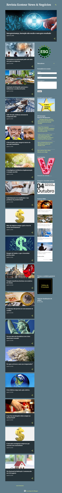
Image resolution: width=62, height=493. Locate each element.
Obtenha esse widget (42, 152)
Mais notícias (40, 150)
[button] (54, 39)
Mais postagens (20, 485)
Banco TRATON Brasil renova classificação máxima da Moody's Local (45, 144)
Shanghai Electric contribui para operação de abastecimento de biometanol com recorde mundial (46, 121)
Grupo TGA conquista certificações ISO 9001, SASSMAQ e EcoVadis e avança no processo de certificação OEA (46, 129)
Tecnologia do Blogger (32, 491)
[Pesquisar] (56, 5)
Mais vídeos (48, 150)
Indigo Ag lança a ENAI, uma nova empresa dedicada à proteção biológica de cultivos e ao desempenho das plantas (45, 137)
